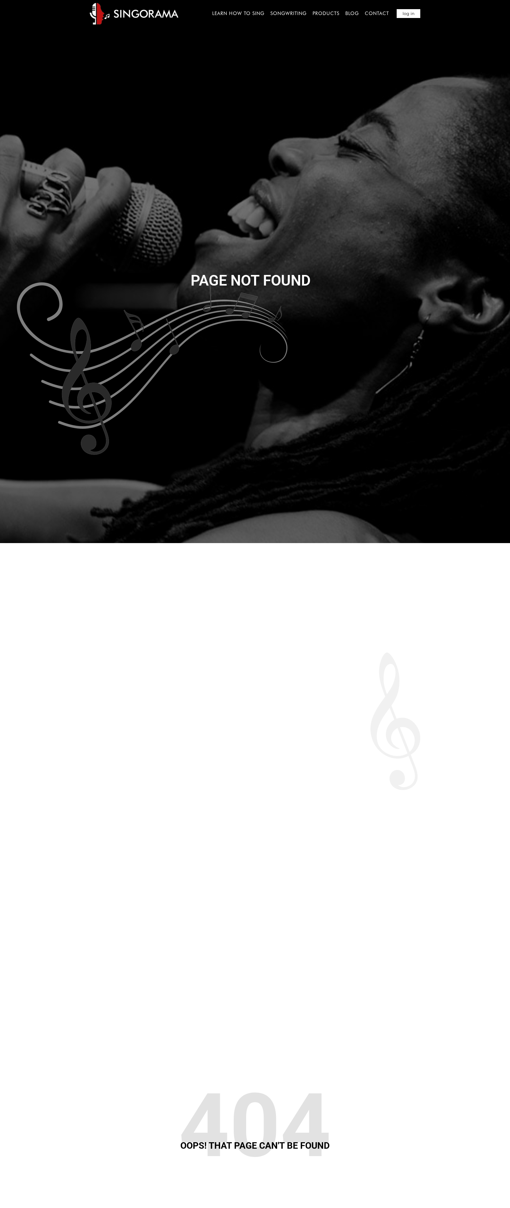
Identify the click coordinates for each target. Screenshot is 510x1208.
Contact (377, 13)
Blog (352, 13)
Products (326, 13)
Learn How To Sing (238, 13)
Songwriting (288, 13)
